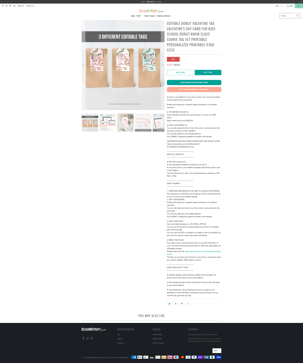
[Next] (163, 65)
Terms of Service (158, 343)
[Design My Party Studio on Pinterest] (10, 6)
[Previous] (83, 65)
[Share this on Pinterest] (182, 303)
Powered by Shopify (122, 357)
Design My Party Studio (94, 357)
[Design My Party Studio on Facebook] (3, 6)
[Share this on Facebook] (175, 303)
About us (21, 6)
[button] (140, 16)
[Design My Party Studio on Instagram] (6, 6)
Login (291, 6)
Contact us (30, 6)
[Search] (298, 15)
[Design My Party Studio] (151, 11)
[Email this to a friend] (188, 303)
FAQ (14, 6)
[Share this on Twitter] (169, 303)
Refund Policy (157, 339)
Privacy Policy (157, 334)
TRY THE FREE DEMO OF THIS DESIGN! (194, 89)
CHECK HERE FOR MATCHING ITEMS (194, 82)
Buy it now (208, 72)
